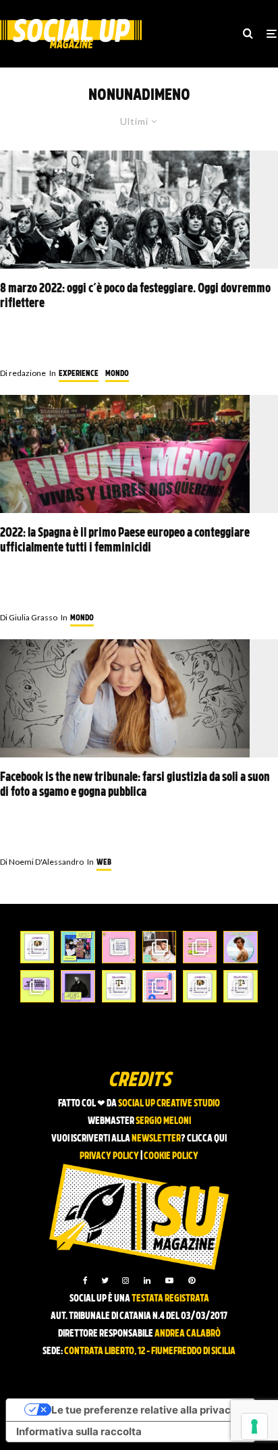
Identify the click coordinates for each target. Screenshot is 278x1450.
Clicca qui (207, 1139)
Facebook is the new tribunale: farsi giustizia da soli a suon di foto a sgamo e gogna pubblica (135, 785)
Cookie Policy (171, 1157)
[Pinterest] (192, 1281)
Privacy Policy (109, 1157)
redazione (23, 373)
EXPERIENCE (79, 374)
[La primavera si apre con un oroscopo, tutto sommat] (119, 986)
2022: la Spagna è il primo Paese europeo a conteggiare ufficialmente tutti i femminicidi (125, 541)
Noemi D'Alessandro (42, 862)
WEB (103, 863)
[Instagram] (125, 1281)
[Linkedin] (147, 1281)
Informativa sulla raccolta (79, 1431)
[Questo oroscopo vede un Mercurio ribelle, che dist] (37, 947)
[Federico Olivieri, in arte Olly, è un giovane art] (159, 947)
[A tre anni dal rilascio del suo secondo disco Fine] (240, 947)
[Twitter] (104, 1281)
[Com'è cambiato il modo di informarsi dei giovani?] (37, 986)
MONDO (117, 374)
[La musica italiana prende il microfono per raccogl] (119, 947)
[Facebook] (85, 1281)
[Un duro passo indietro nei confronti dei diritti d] (77, 947)
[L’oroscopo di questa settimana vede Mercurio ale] (240, 986)
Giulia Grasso (28, 617)
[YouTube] (169, 1281)
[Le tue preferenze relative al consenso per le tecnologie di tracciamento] (254, 1426)
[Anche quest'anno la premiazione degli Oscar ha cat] (159, 986)
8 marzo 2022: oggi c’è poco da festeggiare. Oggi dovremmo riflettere (135, 297)
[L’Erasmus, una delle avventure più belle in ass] (200, 947)
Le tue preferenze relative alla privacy (144, 1409)
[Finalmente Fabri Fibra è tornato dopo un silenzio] (77, 986)
